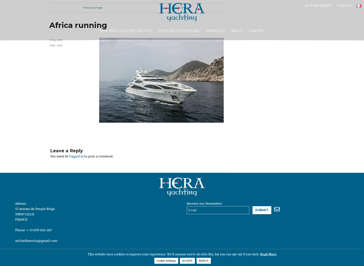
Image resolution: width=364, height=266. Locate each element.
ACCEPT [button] (187, 260)
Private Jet (215, 31)
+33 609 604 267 (322, 5)
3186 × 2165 (55, 45)
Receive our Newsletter (204, 203)
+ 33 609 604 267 (39, 230)
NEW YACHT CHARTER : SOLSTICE (126, 31)
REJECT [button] (204, 260)
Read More (268, 254)
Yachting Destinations (178, 31)
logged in (76, 156)
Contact (256, 31)
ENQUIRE (344, 5)
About (237, 31)
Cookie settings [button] (166, 260)
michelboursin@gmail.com (36, 241)
